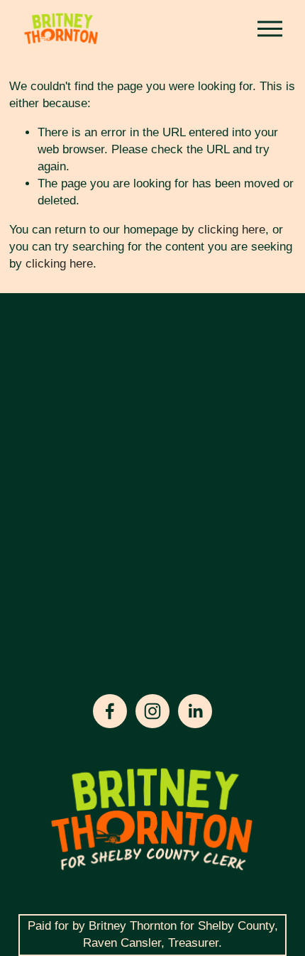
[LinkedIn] (195, 711)
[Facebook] (110, 711)
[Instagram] (152, 711)
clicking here (231, 229)
